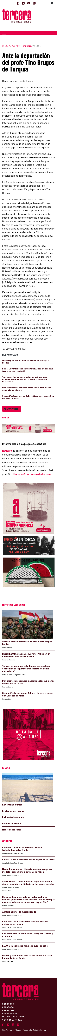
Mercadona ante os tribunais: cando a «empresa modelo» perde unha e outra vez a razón (27, 870)
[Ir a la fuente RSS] (34, 3)
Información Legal (13, 1016)
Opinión (27, 46)
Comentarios (10, 1013)
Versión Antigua (12, 1020)
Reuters (7, 450)
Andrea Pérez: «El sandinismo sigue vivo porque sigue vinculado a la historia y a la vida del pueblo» (28, 882)
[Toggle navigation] (4, 33)
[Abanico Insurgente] (29, 577)
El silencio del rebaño (13, 811)
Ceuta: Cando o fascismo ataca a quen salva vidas (28, 859)
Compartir (12, 408)
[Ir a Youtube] (28, 3)
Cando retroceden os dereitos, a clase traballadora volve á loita (22, 848)
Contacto (8, 1004)
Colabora (8, 1007)
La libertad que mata (13, 817)
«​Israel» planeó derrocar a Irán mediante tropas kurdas (25, 361)
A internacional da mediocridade (19, 911)
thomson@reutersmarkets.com (32, 474)
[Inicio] (16, 15)
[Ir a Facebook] (18, 3)
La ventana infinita (12, 804)
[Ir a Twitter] (23, 3)
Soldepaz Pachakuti (11, 46)
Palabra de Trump (11, 823)
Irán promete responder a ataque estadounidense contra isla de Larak (26, 388)
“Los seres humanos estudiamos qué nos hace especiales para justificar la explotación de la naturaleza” (24, 379)
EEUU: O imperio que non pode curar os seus (25, 945)
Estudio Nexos (39, 1030)
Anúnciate (8, 1010)
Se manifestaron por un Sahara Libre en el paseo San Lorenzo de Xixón (28, 397)
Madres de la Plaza (11, 829)
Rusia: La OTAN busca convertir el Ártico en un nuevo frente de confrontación (27, 369)
